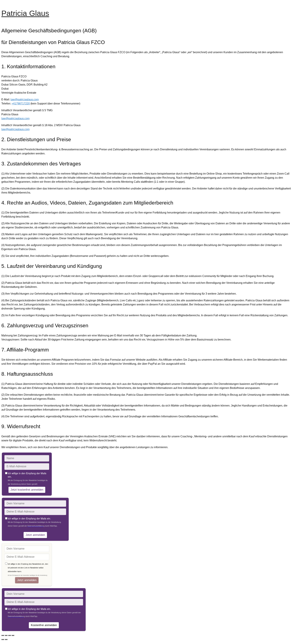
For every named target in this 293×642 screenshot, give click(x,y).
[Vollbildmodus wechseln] (6, 635)
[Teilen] (9, 635)
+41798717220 (21, 103)
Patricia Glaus (25, 13)
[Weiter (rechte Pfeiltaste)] (6, 639)
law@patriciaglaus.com (25, 99)
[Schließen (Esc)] (13, 635)
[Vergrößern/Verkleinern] (2, 635)
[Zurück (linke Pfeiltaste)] (2, 639)
